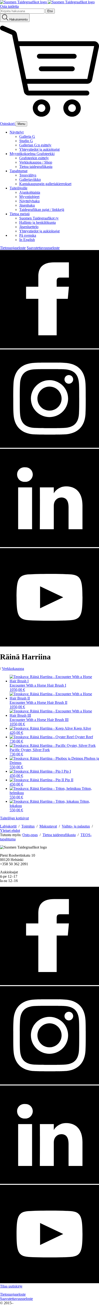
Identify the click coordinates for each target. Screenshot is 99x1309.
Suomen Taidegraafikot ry (39, 218)
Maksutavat (48, 826)
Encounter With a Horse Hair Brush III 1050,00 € (39, 722)
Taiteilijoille (18, 188)
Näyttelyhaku (29, 201)
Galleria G (27, 136)
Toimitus (28, 826)
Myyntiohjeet (29, 197)
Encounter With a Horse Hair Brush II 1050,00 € (38, 704)
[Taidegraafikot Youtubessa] (49, 645)
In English (27, 240)
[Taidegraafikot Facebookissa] (49, 347)
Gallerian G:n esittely (35, 145)
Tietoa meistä (20, 214)
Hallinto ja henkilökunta (37, 222)
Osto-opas (30, 835)
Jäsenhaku (27, 205)
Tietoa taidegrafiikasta (35, 167)
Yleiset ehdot (10, 830)
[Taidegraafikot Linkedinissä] (49, 546)
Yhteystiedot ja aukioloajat (39, 149)
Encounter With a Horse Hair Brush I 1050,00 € (38, 687)
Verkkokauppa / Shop (35, 162)
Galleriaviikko (30, 179)
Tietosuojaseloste (13, 248)
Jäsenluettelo (28, 227)
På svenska (27, 235)
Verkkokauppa (13, 669)
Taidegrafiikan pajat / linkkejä (41, 210)
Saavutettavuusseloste (43, 248)
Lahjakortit (8, 826)
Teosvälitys (27, 175)
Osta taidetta (9, 6)
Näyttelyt (17, 132)
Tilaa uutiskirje (11, 1286)
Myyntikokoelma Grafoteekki (32, 154)
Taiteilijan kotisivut (14, 818)
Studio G (26, 141)
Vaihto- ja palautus (76, 826)
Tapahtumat (18, 171)
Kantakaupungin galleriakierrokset (45, 184)
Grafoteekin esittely (34, 158)
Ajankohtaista (29, 192)
